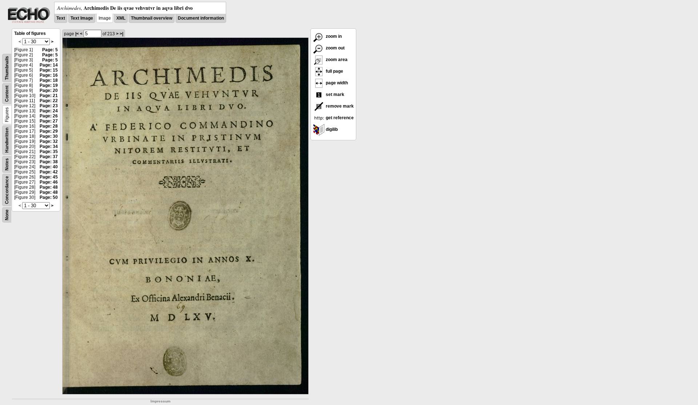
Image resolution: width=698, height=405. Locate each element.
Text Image (82, 18)
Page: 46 (49, 182)
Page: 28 (49, 126)
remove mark (339, 106)
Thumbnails (6, 68)
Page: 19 (49, 85)
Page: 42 (49, 172)
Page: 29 (49, 131)
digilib (331, 129)
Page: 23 (49, 105)
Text (60, 18)
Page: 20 (49, 90)
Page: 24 (49, 110)
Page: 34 (49, 146)
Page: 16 (49, 75)
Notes (6, 164)
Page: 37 (49, 156)
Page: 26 (49, 116)
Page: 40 (49, 166)
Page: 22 (49, 100)
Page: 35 (49, 151)
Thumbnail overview (151, 18)
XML (120, 18)
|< (77, 33)
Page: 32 (49, 141)
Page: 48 (49, 187)
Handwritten (6, 140)
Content (6, 93)
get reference (339, 117)
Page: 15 (49, 70)
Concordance (6, 190)
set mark (334, 94)
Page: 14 (49, 65)
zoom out (335, 48)
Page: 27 (49, 121)
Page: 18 (49, 80)
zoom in (333, 36)
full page (334, 71)
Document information (201, 18)
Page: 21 (49, 95)
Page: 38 (49, 161)
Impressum (161, 401)
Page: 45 (49, 177)
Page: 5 (50, 49)
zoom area (336, 59)
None (6, 214)
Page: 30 (49, 136)
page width (336, 82)
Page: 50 (49, 197)
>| (121, 33)
